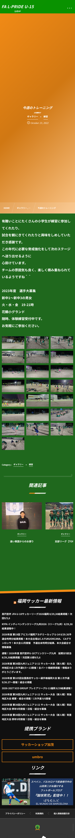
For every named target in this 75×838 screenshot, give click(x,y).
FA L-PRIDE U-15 (17, 7)
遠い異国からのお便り (22, 541)
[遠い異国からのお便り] (22, 515)
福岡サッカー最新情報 (39, 601)
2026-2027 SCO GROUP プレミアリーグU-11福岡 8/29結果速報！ (37, 688)
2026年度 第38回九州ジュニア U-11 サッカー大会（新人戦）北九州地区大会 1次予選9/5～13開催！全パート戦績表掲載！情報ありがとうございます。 (37, 668)
